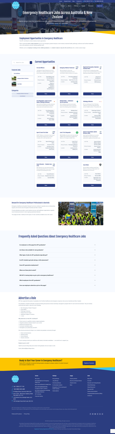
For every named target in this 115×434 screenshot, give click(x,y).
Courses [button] (63, 6)
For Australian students (57, 385)
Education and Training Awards (93, 382)
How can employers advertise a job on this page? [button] (32, 285)
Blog (73, 1)
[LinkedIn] (100, 414)
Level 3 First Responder (65, 132)
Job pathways (55, 380)
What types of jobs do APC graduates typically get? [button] (33, 255)
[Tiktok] (102, 414)
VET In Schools (38, 394)
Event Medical (22, 96)
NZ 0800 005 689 (99, 1)
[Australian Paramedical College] (16, 6)
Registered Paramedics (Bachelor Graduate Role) (91, 67)
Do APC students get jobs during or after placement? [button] (33, 260)
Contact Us (79, 1)
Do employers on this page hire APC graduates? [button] (32, 245)
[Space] (22, 379)
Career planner (56, 390)
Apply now (99, 6)
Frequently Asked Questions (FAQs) (94, 393)
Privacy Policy (27, 413)
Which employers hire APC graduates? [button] (29, 280)
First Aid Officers (40, 68)
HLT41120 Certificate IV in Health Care (43, 384)
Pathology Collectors (88, 101)
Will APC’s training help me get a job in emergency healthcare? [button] (36, 275)
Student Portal (67, 1)
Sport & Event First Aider (42, 132)
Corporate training (39, 396)
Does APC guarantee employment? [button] (29, 265)
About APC (89, 378)
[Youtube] (95, 414)
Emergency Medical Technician (22, 93)
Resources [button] (90, 6)
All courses (37, 378)
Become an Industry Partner (76, 380)
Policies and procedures (92, 391)
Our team (89, 380)
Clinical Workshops (91, 385)
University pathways (57, 382)
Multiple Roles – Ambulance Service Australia (66, 101)
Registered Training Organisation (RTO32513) (44, 429)
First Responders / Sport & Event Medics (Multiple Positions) (44, 101)
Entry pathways (56, 378)
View (46, 93)
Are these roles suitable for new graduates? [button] (31, 250)
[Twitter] (93, 414)
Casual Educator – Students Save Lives (44, 165)
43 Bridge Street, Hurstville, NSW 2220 (22, 391)
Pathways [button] (76, 6)
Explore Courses (89, 363)
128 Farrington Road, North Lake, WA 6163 (23, 401)
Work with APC (90, 389)
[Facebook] (90, 414)
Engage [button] (83, 6)
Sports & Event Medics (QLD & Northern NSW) (90, 132)
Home (60, 1)
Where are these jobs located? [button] (27, 270)
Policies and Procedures (17, 413)
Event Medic (86, 165)
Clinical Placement (91, 387)
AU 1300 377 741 (89, 1)
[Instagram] (97, 414)
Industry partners (73, 378)
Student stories (73, 382)
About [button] (69, 6)
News (71, 385)
